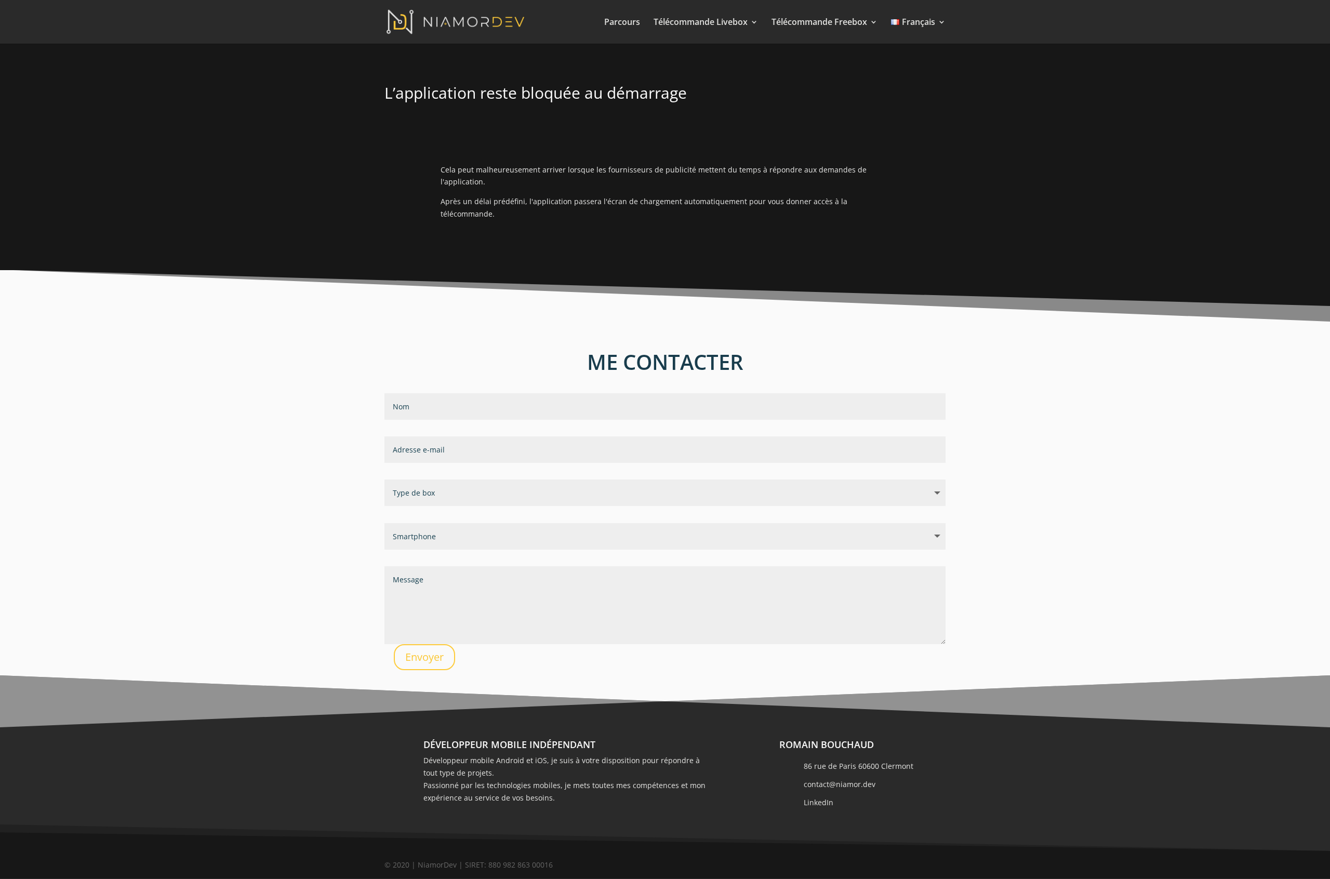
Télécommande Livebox (701, 23)
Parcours (622, 23)
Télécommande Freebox (819, 23)
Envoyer (424, 657)
